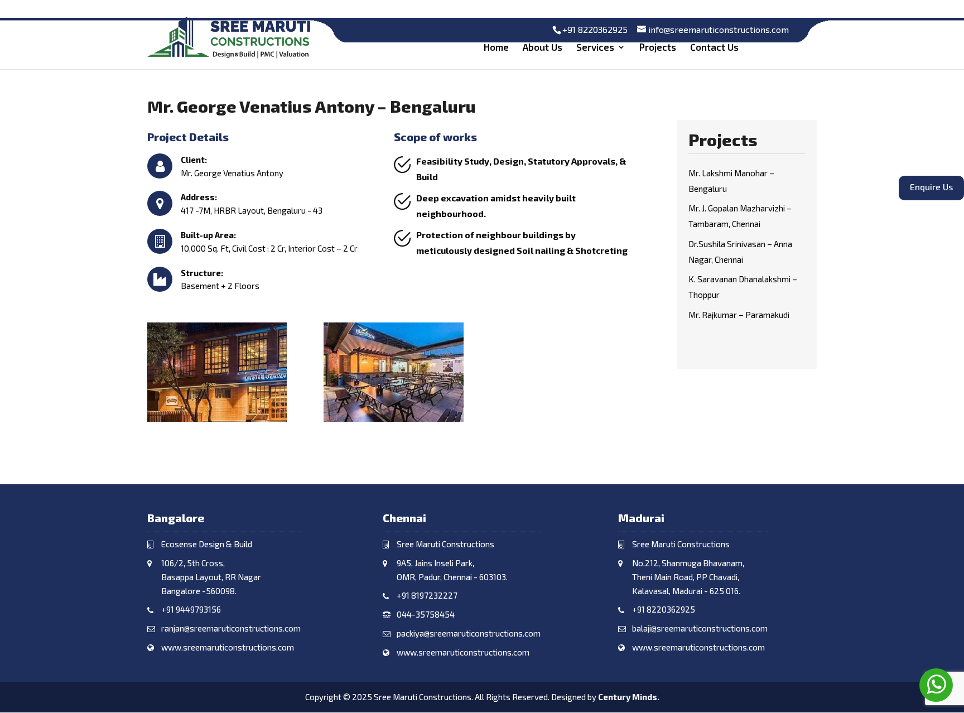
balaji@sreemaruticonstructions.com (700, 628)
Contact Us (714, 47)
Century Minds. (628, 697)
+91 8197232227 (427, 595)
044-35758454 (426, 614)
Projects (657, 47)
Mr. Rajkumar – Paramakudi (738, 315)
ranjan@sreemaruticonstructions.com (231, 628)
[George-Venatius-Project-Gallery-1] (393, 421)
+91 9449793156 (191, 609)
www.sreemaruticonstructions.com (227, 647)
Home (496, 47)
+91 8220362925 (595, 29)
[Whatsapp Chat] (936, 685)
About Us (542, 47)
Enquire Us (952, 188)
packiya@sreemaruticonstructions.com (469, 633)
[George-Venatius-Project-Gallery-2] (217, 421)
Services (595, 47)
